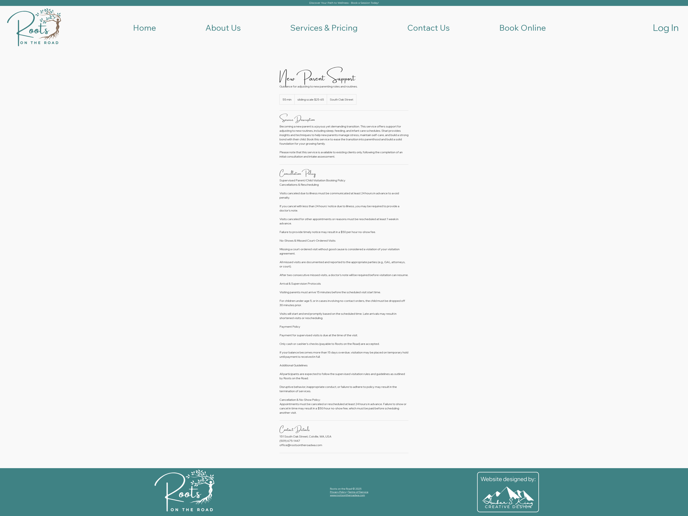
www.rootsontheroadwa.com (347, 495)
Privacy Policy (338, 492)
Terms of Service (358, 492)
